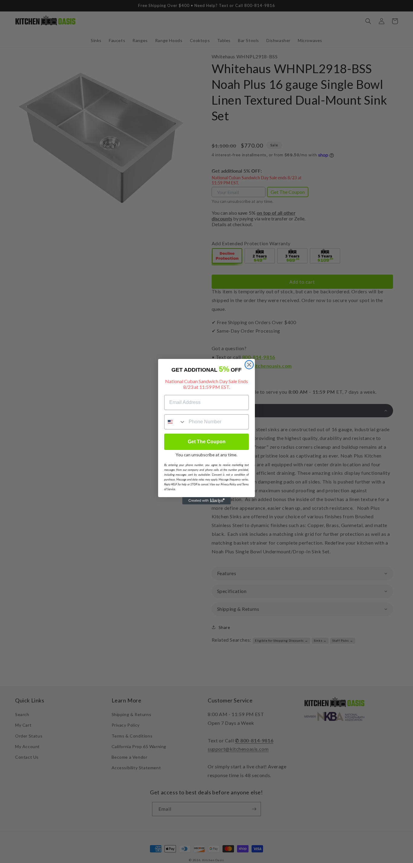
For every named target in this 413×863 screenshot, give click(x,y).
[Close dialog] (249, 364)
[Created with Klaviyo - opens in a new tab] (206, 500)
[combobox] (175, 422)
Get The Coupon (207, 441)
